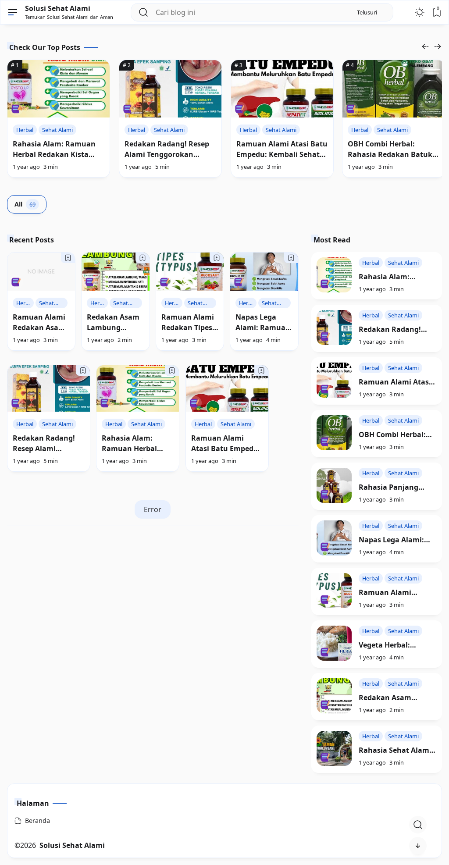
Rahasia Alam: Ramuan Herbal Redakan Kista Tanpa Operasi (54, 154)
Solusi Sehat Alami (57, 8)
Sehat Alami (57, 130)
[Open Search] (418, 824)
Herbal (24, 130)
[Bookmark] (67, 257)
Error (152, 509)
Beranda (37, 820)
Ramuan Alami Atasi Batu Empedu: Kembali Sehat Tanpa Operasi (282, 154)
